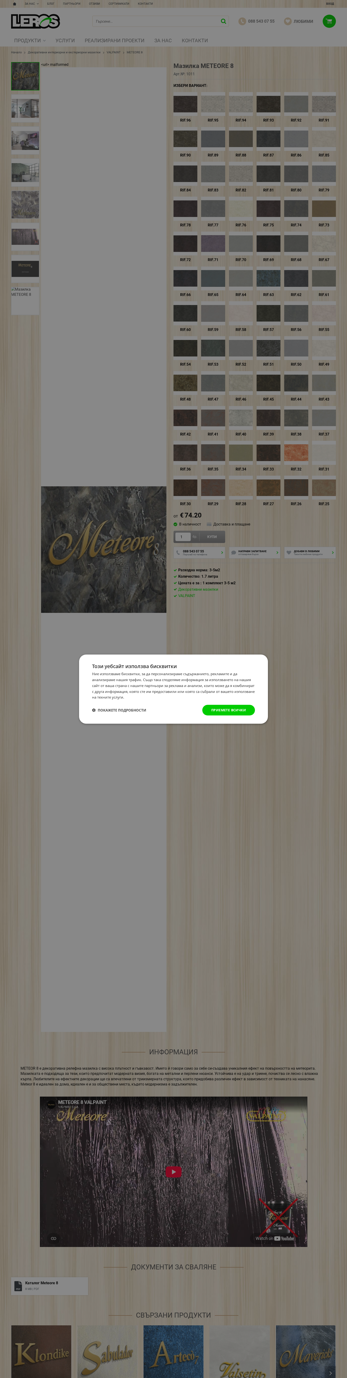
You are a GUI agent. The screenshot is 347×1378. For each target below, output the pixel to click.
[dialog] (173, 689)
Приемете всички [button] (228, 710)
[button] (119, 710)
